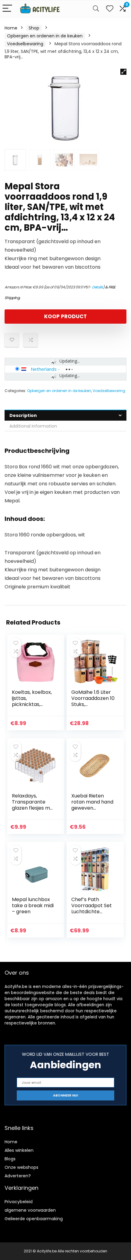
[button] (123, 72)
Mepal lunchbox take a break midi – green (33, 905)
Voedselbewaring (25, 44)
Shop (34, 28)
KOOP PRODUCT (65, 316)
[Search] (96, 9)
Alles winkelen (19, 1150)
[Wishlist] (109, 8)
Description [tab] (23, 415)
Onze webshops (21, 1167)
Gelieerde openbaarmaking (34, 1219)
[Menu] (7, 9)
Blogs (10, 1159)
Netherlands (44, 369)
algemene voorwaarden (30, 1210)
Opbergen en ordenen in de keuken (45, 36)
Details (97, 287)
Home (11, 28)
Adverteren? (18, 1176)
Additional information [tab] (33, 426)
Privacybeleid (19, 1202)
